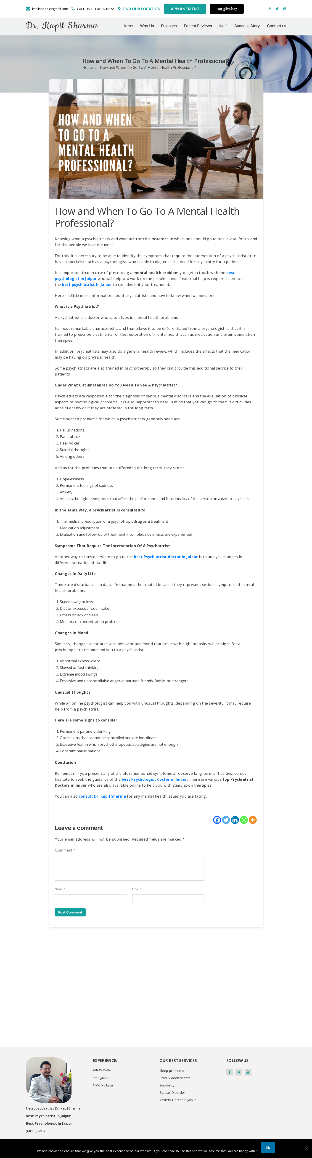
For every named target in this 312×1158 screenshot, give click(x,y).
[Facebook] (217, 820)
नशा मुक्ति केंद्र (227, 9)
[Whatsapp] (244, 820)
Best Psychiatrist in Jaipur (48, 1115)
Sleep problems (171, 1070)
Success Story (247, 26)
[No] (306, 1148)
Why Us (147, 26)
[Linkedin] (235, 820)
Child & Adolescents (174, 1077)
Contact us (276, 26)
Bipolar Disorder (172, 1092)
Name (60, 889)
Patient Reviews (198, 26)
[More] (253, 820)
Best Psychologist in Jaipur (49, 1123)
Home (127, 26)
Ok (268, 1147)
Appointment (185, 9)
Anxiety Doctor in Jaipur (177, 1099)
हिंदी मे (223, 26)
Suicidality (167, 1085)
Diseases (169, 26)
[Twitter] (226, 820)
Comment (65, 850)
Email (137, 889)
